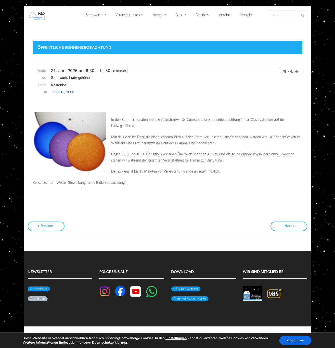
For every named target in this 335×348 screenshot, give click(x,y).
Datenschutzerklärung (109, 342)
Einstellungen (176, 338)
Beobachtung (63, 92)
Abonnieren (39, 289)
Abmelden (37, 298)
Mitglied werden (186, 289)
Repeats (121, 71)
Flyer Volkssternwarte (190, 298)
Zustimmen (295, 340)
